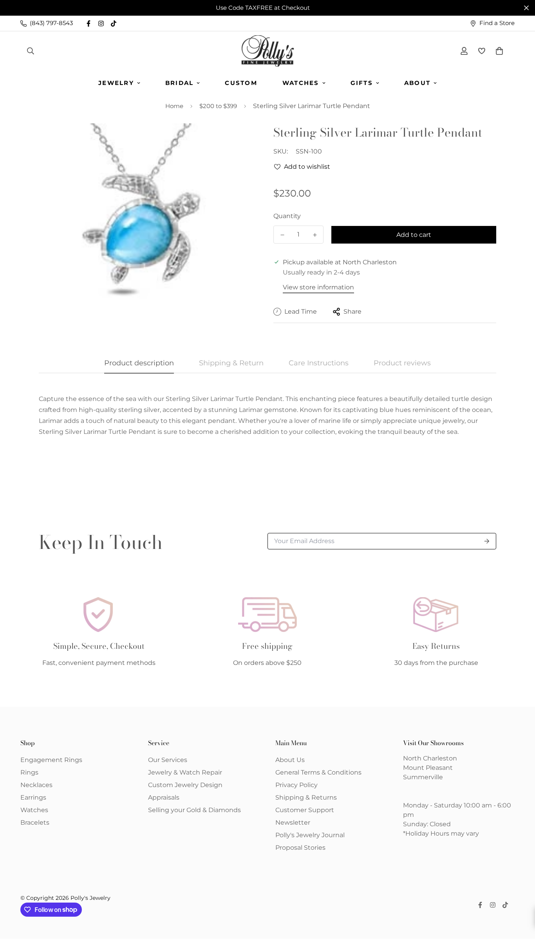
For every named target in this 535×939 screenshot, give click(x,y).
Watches (300, 83)
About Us (290, 760)
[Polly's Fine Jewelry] (267, 50)
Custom (241, 83)
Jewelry (116, 83)
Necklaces (36, 785)
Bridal (179, 83)
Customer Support (304, 810)
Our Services (167, 760)
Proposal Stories (300, 847)
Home (174, 106)
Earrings (33, 797)
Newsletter (292, 822)
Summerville (423, 777)
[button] (497, 51)
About (417, 83)
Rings (29, 772)
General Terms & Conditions (318, 772)
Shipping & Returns (306, 797)
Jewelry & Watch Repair (185, 772)
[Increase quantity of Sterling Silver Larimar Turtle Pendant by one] (314, 235)
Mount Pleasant (428, 767)
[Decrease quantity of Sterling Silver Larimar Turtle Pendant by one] (282, 235)
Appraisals (163, 797)
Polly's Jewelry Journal (310, 835)
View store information (318, 287)
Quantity (287, 216)
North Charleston (430, 758)
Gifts (362, 83)
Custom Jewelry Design (185, 785)
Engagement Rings (51, 760)
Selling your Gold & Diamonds (194, 810)
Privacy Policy (296, 785)
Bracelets (34, 822)
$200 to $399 (218, 106)
